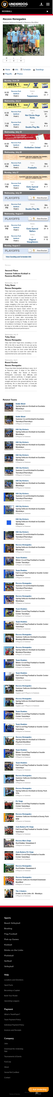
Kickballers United (32, 147)
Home (7, 70)
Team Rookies (21, 558)
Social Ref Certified (11, 1072)
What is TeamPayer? (12, 1014)
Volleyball (9, 966)
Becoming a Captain (12, 990)
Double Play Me (32, 127)
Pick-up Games (11, 939)
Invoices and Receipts (12, 1030)
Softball (8, 961)
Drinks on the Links (13, 950)
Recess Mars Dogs (23, 841)
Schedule (27, 70)
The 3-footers (21, 891)
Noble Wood (20, 404)
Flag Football (10, 934)
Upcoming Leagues (11, 1001)
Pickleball (9, 955)
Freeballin (32, 168)
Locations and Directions (13, 980)
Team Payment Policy (12, 1020)
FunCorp (7, 1062)
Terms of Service (14, 1094)
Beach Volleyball (12, 923)
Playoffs (8, 74)
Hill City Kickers (22, 429)
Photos (20, 74)
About (6, 1067)
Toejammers (32, 96)
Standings (40, 70)
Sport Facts (8, 985)
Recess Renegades (24, 545)
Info (16, 70)
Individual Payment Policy (14, 1025)
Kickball (7, 11)
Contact (7, 1078)
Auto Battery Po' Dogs (25, 827)
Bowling (8, 928)
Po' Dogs (19, 801)
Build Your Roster (11, 996)
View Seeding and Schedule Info (18, 257)
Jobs (6, 1044)
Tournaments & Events (12, 1057)
